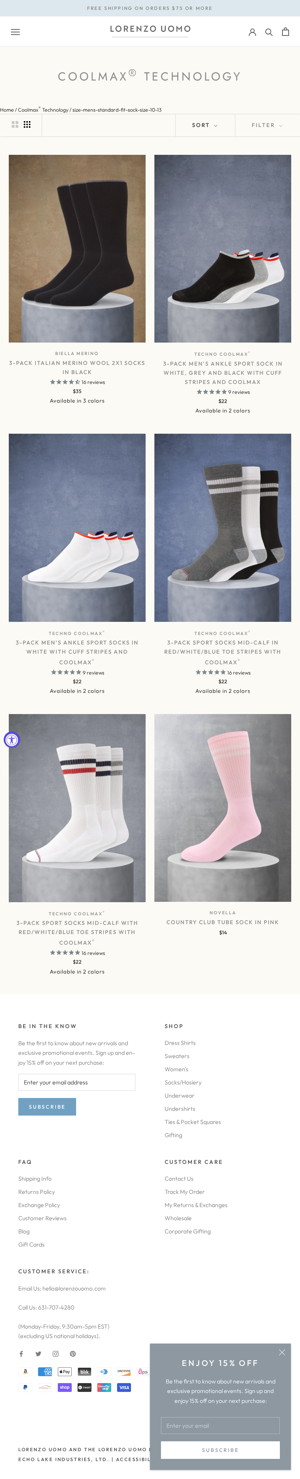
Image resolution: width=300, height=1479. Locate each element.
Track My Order (185, 1191)
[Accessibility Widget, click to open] (12, 739)
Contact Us (179, 1178)
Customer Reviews (42, 1218)
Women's (176, 1069)
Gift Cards (31, 1244)
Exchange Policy (39, 1205)
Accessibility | (139, 1459)
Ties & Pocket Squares (193, 1121)
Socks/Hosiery (183, 1082)
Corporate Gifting (188, 1231)
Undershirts (180, 1108)
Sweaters (177, 1056)
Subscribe (220, 1450)
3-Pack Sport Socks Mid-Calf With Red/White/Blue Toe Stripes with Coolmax (77, 932)
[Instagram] (56, 1352)
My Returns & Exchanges (196, 1205)
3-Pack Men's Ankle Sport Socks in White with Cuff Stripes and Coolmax (77, 652)
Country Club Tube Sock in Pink (222, 922)
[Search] (269, 32)
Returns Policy (36, 1191)
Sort (202, 125)
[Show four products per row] (27, 124)
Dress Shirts (180, 1042)
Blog (24, 1231)
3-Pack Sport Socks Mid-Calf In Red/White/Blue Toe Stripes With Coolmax (222, 652)
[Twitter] (38, 1352)
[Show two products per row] (15, 124)
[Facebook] (21, 1352)
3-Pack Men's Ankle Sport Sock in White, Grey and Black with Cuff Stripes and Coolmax (223, 372)
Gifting (173, 1135)
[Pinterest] (73, 1352)
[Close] (282, 1352)
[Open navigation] (15, 31)
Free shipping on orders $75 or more (150, 8)
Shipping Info (35, 1178)
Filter (264, 125)
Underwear (180, 1095)
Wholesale (178, 1218)
